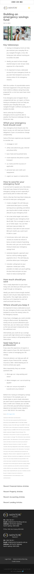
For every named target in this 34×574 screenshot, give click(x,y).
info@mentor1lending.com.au (17, 522)
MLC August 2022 (11, 414)
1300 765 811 (17, 2)
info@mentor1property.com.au (17, 542)
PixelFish (19, 571)
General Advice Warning (20, 559)
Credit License (16, 561)
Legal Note (8, 559)
